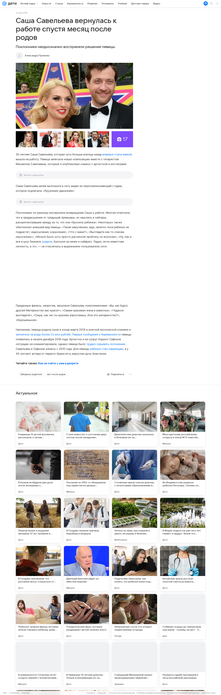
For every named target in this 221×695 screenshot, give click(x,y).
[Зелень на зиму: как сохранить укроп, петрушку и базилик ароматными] (134, 520)
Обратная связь (209, 693)
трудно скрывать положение (105, 344)
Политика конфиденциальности (151, 693)
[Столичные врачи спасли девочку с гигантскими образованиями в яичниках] (134, 472)
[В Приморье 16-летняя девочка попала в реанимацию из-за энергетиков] (86, 664)
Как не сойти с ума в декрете (58, 363)
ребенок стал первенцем (106, 348)
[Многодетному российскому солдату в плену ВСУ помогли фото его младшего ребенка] (182, 424)
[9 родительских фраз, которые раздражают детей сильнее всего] (86, 616)
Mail (5, 693)
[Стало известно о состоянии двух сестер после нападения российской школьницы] (86, 424)
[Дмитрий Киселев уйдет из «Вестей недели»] (86, 568)
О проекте (90, 693)
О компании (14, 693)
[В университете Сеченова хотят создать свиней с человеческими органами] (38, 664)
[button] (74, 96)
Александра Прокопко (37, 55)
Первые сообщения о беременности (96, 334)
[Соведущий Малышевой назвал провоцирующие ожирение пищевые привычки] (134, 664)
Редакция (101, 693)
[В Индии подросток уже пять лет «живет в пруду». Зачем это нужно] (182, 520)
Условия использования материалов (183, 693)
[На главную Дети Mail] (12, 3)
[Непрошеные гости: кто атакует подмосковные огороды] (134, 616)
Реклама (25, 693)
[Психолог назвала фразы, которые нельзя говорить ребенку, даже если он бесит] (38, 616)
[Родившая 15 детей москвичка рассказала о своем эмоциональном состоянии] (38, 424)
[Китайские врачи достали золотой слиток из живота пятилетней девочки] (182, 568)
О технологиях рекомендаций (121, 693)
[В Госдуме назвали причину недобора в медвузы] (86, 520)
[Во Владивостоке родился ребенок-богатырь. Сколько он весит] (182, 472)
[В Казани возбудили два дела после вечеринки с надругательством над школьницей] (38, 472)
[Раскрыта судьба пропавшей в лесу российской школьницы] (182, 664)
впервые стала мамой (117, 154)
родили (47, 241)
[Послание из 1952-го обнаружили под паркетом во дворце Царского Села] (86, 472)
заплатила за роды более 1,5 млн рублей (43, 334)
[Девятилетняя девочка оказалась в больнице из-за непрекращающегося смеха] (134, 424)
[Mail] (4, 3)
